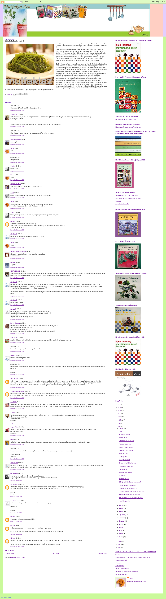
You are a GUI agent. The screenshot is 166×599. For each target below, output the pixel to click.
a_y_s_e (13, 308)
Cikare (117, 554)
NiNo (12, 192)
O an (120, 431)
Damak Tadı (14, 114)
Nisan (121, 527)
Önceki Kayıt (103, 553)
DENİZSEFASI (15, 500)
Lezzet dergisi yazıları (126, 447)
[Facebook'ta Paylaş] (24, 94)
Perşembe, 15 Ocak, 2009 (17, 546)
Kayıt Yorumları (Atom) (17, 557)
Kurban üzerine (124, 479)
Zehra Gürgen (15, 323)
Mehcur (12, 538)
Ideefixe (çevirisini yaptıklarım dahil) (127, 195)
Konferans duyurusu (125, 444)
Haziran (122, 521)
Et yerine (122, 475)
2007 (119, 541)
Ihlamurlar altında (125, 434)
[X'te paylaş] (22, 94)
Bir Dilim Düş (14, 484)
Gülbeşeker (123, 456)
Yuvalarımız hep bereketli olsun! (129, 494)
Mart (121, 530)
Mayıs (121, 524)
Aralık (121, 429)
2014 (119, 407)
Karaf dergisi (119, 565)
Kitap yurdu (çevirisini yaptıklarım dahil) (128, 198)
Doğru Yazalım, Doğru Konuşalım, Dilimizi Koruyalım (132, 557)
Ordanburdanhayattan (17, 391)
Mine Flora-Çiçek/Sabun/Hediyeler (126, 571)
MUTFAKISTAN (15, 271)
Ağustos (122, 514)
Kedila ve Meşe (15, 139)
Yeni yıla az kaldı (124, 460)
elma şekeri (14, 473)
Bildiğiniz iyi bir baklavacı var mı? (130, 482)
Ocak (121, 537)
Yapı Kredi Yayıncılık (122, 204)
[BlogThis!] (20, 94)
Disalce (12, 166)
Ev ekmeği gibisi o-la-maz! (127, 463)
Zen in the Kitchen (121, 574)
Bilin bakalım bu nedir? (126, 441)
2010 (119, 420)
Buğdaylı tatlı (123, 453)
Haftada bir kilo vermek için (128, 488)
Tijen (12, 148)
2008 (119, 426)
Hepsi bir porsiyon (125, 501)
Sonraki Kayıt (9, 553)
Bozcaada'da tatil (121, 560)
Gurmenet (118, 563)
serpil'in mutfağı (15, 184)
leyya (12, 439)
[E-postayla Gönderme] (14, 94)
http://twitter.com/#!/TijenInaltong (125, 119)
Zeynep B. (13, 233)
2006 (119, 544)
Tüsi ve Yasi (14, 378)
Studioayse (14, 462)
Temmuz (122, 518)
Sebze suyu (123, 437)
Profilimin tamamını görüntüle (136, 581)
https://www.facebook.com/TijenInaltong (128, 127)
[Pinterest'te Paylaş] (27, 94)
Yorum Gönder (10, 550)
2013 (119, 410)
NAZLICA (13, 402)
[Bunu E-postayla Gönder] (17, 94)
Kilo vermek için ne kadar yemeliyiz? (131, 498)
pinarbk (12, 262)
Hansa (12, 412)
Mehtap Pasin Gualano (18, 251)
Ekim (121, 508)
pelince (12, 221)
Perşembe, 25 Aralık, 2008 (17, 110)
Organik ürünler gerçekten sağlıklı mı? (131, 491)
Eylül (121, 511)
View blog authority (6, 597)
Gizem (12, 525)
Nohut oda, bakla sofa (126, 466)
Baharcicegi (14, 337)
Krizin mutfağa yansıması (127, 485)
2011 (119, 417)
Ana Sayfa (56, 553)
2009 (119, 423)
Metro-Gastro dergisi (122, 568)
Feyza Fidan (14, 427)
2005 (119, 547)
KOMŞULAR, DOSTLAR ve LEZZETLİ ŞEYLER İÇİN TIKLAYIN (135, 551)
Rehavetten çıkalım (125, 472)
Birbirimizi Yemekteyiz (126, 450)
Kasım (121, 505)
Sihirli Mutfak (123, 469)
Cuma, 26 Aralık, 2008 (16, 480)
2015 (119, 404)
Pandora (118, 201)
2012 (119, 413)
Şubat (121, 533)
